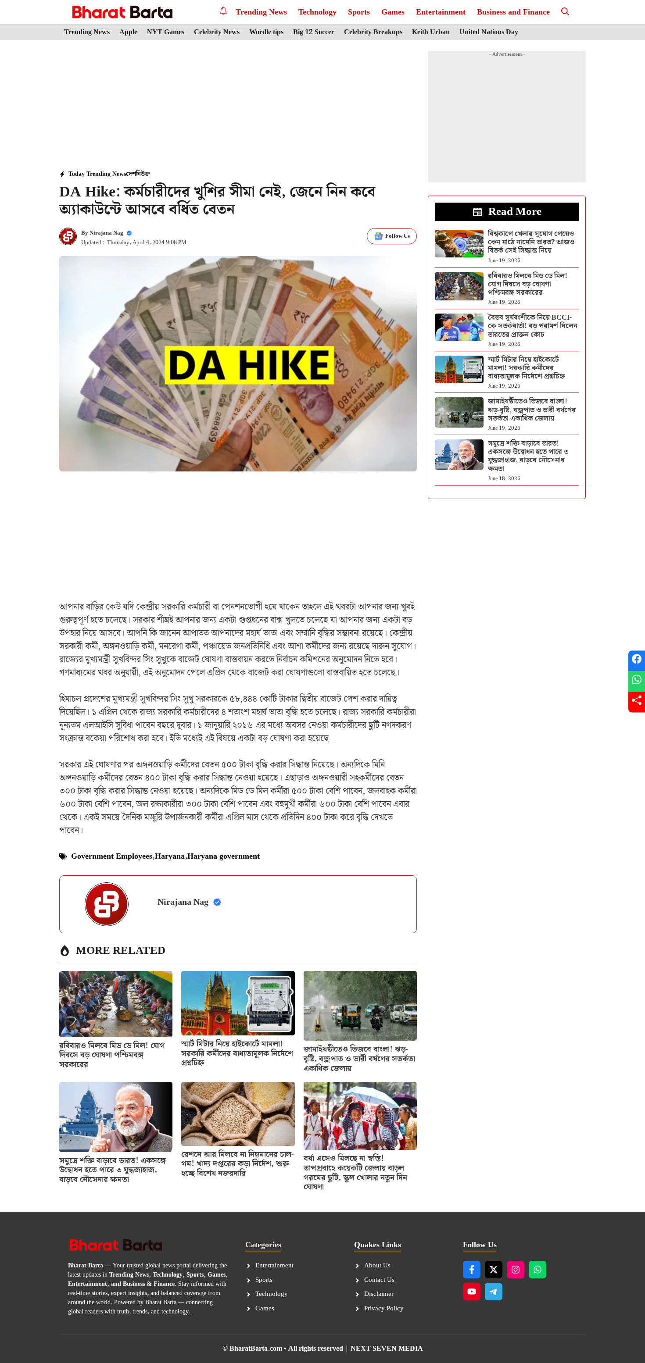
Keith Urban (431, 32)
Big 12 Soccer (313, 32)
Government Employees (111, 856)
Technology (317, 12)
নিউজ (143, 174)
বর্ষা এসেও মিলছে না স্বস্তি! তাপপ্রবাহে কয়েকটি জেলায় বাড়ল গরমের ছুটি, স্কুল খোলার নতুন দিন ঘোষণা (355, 1172)
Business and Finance (513, 12)
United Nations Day (488, 32)
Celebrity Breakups (373, 32)
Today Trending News (97, 174)
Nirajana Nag (106, 233)
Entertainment (441, 12)
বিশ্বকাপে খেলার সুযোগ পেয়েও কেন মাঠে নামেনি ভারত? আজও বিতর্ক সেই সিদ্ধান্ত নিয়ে (531, 242)
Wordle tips (266, 32)
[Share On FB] (636, 661)
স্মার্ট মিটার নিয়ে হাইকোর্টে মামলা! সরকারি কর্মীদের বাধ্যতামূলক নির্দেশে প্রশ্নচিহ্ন (237, 1053)
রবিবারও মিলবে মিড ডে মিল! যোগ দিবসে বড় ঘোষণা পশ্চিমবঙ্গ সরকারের (112, 1055)
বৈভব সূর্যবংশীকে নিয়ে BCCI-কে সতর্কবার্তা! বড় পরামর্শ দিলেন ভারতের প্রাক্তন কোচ (532, 326)
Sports (359, 12)
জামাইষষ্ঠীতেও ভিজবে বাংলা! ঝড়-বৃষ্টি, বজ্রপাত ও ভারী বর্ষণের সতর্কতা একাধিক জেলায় (359, 1058)
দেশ (131, 174)
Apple (128, 32)
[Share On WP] (636, 681)
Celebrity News (217, 32)
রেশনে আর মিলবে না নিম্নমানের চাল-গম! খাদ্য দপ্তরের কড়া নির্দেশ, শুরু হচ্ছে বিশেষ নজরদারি (237, 1164)
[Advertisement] (238, 106)
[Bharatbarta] (121, 12)
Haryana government (223, 856)
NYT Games (165, 32)
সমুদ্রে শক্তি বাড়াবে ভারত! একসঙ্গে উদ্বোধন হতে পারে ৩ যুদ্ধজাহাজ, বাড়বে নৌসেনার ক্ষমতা (112, 1170)
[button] (565, 12)
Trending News (261, 12)
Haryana (170, 856)
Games (393, 12)
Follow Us (397, 236)
